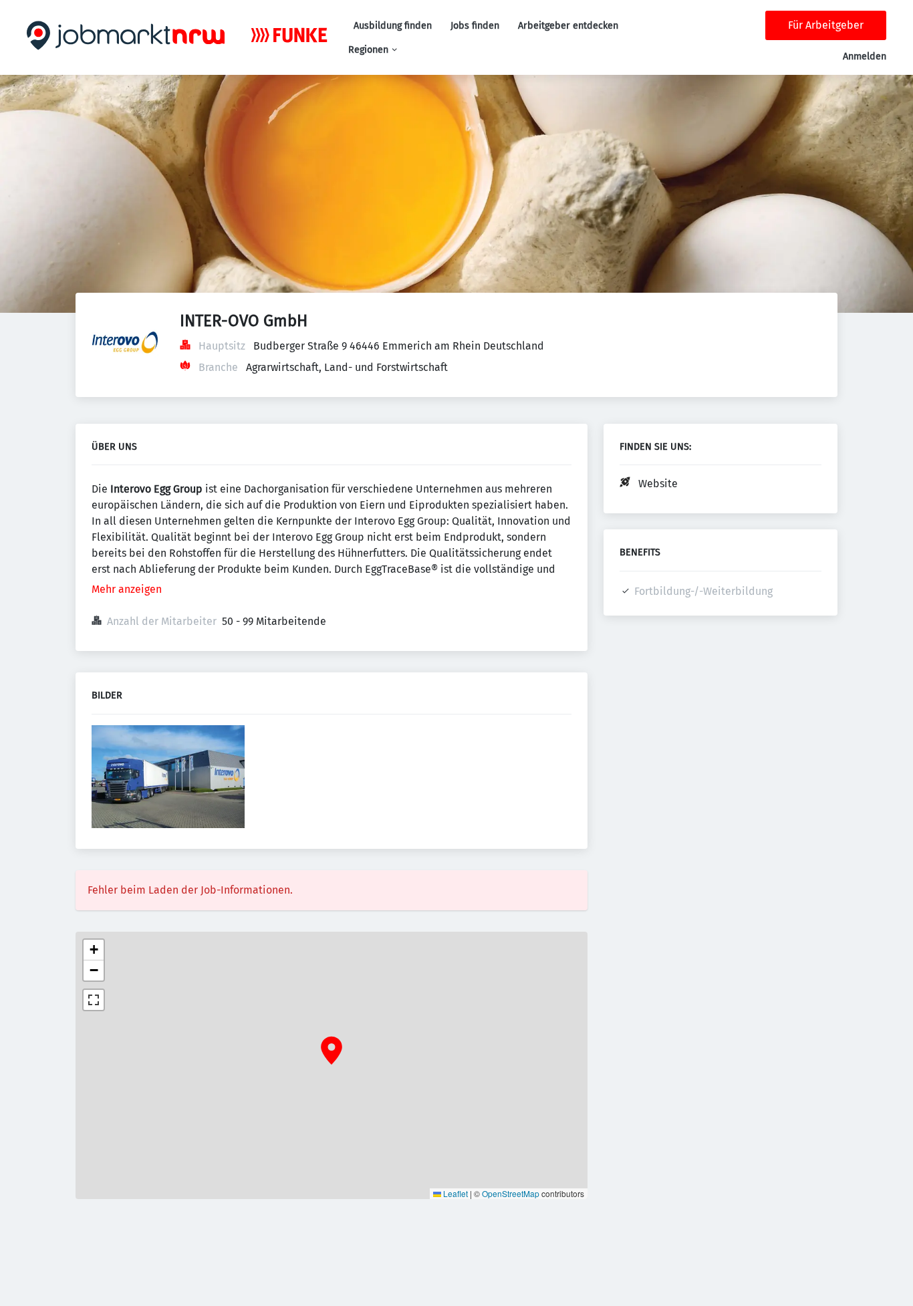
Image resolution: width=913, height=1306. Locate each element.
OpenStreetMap (510, 1193)
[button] (331, 1050)
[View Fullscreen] (94, 1000)
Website (658, 483)
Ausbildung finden (393, 25)
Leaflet (454, 1193)
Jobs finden (474, 25)
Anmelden (864, 56)
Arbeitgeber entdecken (568, 25)
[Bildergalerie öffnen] (168, 778)
